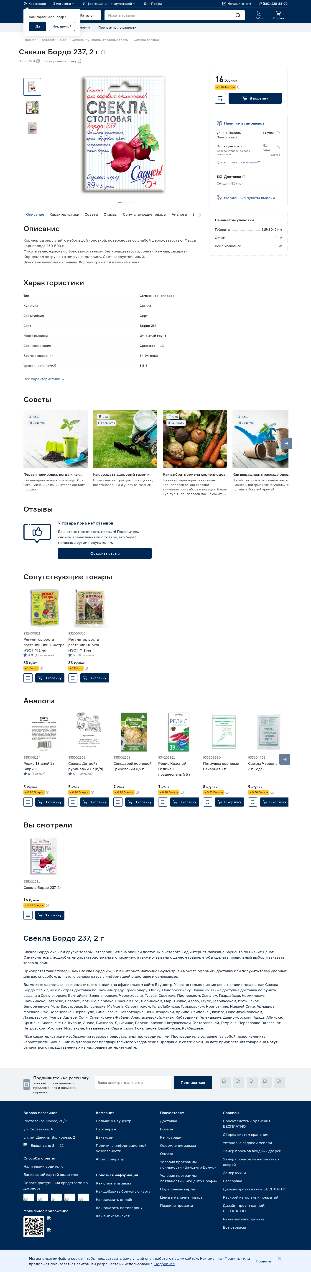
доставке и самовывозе (156, 976)
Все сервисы (234, 1227)
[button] (255, 98)
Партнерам (106, 1129)
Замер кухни (234, 1172)
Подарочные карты (177, 1189)
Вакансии (104, 1137)
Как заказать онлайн (114, 1199)
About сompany (110, 1159)
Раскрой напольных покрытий (250, 1197)
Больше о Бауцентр (113, 1121)
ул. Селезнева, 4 (38, 1129)
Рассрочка (232, 1181)
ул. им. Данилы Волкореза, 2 (49, 1137)
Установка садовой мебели (247, 1142)
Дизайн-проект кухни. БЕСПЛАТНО (254, 1189)
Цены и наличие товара (181, 1197)
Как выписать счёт (113, 1216)
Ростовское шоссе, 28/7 (45, 1121)
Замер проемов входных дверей (252, 1151)
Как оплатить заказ (113, 1183)
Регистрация (172, 1137)
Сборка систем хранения (245, 1134)
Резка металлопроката (243, 1219)
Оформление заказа (178, 1145)
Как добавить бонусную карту (123, 1191)
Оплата (166, 1153)
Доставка (168, 1121)
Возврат (167, 1129)
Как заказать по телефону (119, 1207)
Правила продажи (176, 1205)
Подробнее (164, 1264)
